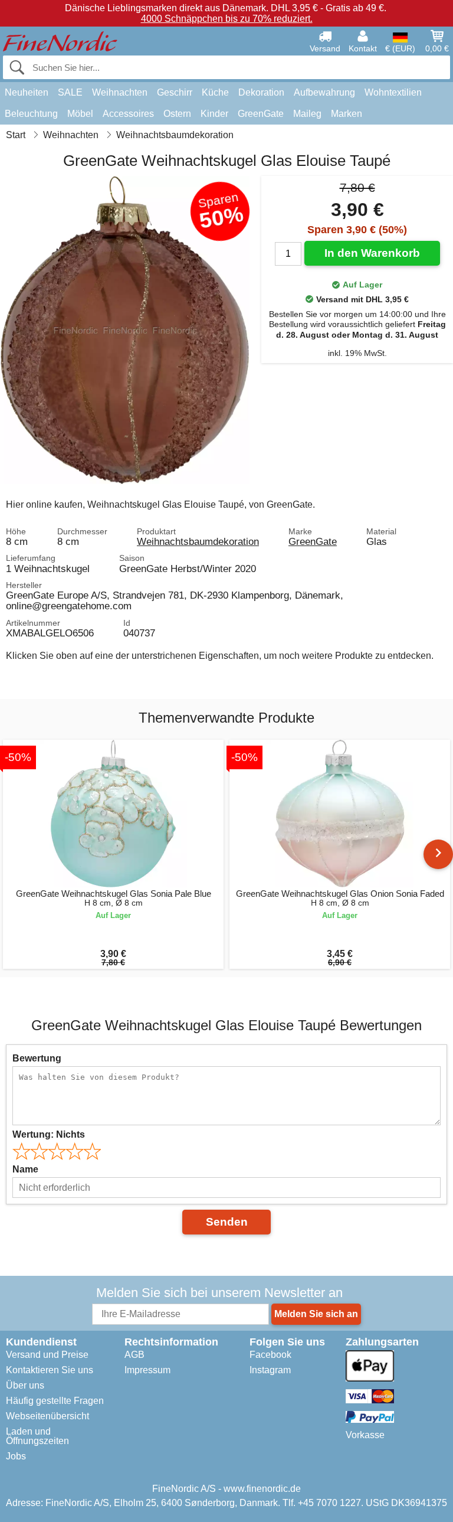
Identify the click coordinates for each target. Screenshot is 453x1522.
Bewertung (36, 1058)
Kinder (214, 114)
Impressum (147, 1370)
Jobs (16, 1456)
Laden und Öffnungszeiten (37, 1436)
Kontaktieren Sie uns (49, 1370)
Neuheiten (26, 92)
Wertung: (48, 1134)
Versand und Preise (47, 1355)
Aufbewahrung (324, 92)
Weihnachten (119, 92)
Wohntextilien (393, 92)
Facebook (270, 1355)
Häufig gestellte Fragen (55, 1401)
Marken (346, 114)
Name (25, 1169)
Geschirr (174, 92)
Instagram (270, 1370)
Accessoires (128, 114)
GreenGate (261, 114)
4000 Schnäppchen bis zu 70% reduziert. (227, 19)
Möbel (80, 114)
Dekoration (261, 92)
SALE (70, 92)
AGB (134, 1355)
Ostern (177, 114)
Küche (215, 92)
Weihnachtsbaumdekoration (198, 541)
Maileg (307, 114)
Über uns (25, 1385)
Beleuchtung (31, 114)
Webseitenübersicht (47, 1416)
